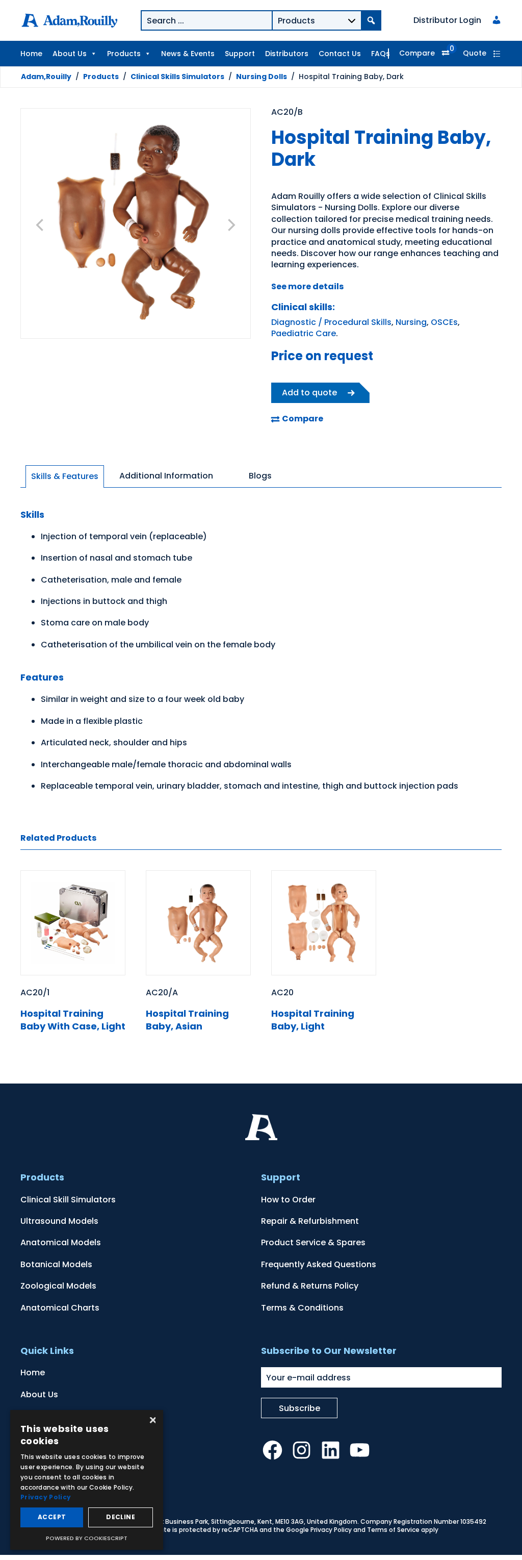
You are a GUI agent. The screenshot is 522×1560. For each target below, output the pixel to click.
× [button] (151, 1421)
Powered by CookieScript (86, 1538)
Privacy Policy (331, 1529)
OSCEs (444, 322)
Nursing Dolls (261, 76)
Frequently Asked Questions (318, 1264)
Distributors (286, 53)
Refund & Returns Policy (309, 1286)
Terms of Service (393, 1529)
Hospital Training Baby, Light (312, 1020)
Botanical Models (56, 1264)
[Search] (371, 20)
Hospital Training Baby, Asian (187, 1020)
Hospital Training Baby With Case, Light (72, 1020)
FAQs (380, 53)
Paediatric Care (303, 333)
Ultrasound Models (59, 1221)
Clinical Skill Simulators (68, 1199)
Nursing (411, 322)
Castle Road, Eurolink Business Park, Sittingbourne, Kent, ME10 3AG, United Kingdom (227, 1521)
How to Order (288, 1199)
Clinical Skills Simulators (177, 76)
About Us (70, 53)
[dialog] (86, 1480)
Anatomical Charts (59, 1308)
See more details (307, 286)
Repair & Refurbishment (310, 1221)
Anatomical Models (60, 1242)
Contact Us (340, 53)
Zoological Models (58, 1286)
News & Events (188, 53)
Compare (417, 53)
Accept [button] (52, 1517)
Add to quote (309, 392)
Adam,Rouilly (46, 76)
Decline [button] (120, 1517)
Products (124, 53)
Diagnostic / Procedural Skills (331, 322)
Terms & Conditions (302, 1308)
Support (240, 53)
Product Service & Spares (313, 1242)
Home (31, 53)
